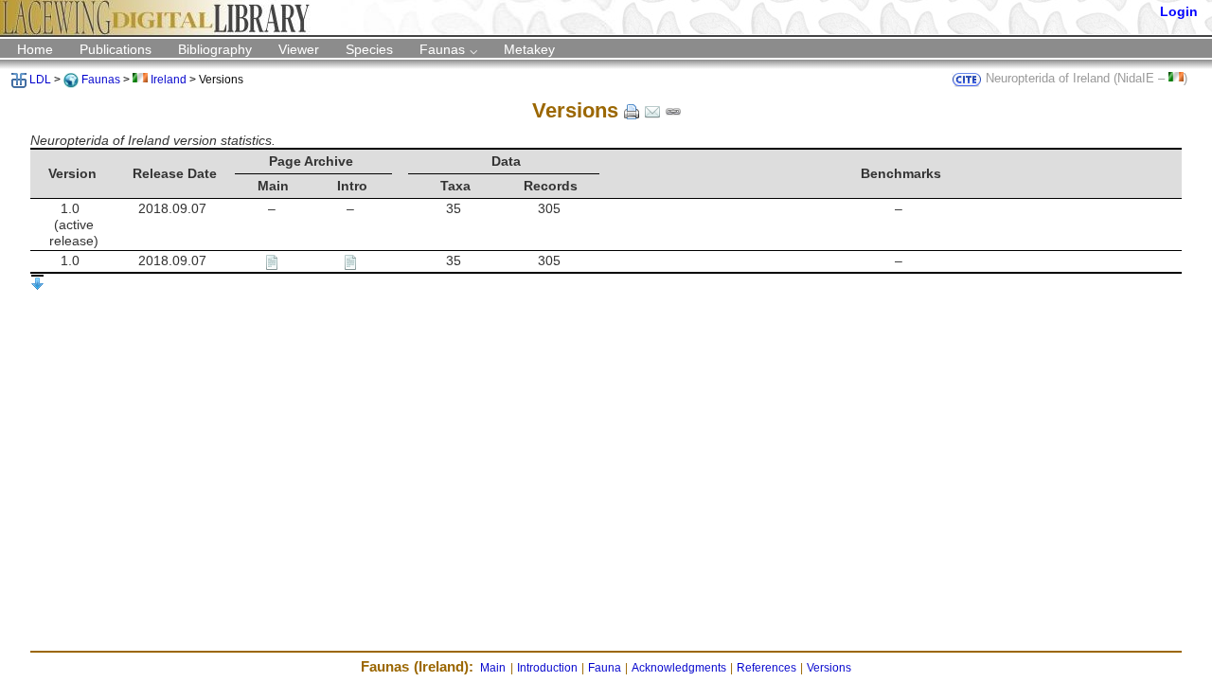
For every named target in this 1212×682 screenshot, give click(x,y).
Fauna (604, 667)
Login (1179, 11)
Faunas (442, 49)
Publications (116, 49)
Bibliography (215, 49)
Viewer (298, 49)
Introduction (547, 667)
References (766, 667)
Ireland (169, 79)
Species (369, 49)
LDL (40, 79)
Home (35, 49)
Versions (829, 667)
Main (493, 667)
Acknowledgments (679, 667)
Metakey (529, 49)
